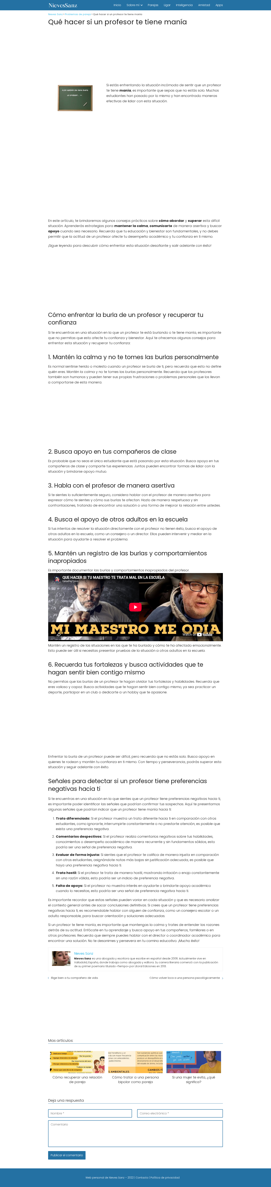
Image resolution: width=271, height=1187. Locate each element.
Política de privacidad (165, 1177)
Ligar (167, 5)
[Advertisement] (135, 53)
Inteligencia (184, 5)
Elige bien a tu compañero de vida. (74, 978)
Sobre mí (133, 5)
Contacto (142, 1177)
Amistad (204, 5)
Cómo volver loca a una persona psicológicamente (185, 978)
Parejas (153, 5)
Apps (219, 5)
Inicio (117, 5)
